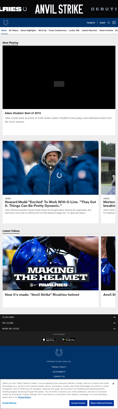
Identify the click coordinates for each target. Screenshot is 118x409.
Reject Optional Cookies (101, 403)
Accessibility (59, 372)
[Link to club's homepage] (5, 21)
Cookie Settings (9, 403)
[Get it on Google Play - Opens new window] (68, 340)
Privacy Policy (59, 367)
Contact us (59, 376)
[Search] (109, 23)
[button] (59, 84)
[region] (59, 394)
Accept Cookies (78, 403)
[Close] (113, 384)
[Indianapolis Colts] (59, 353)
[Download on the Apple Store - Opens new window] (48, 339)
